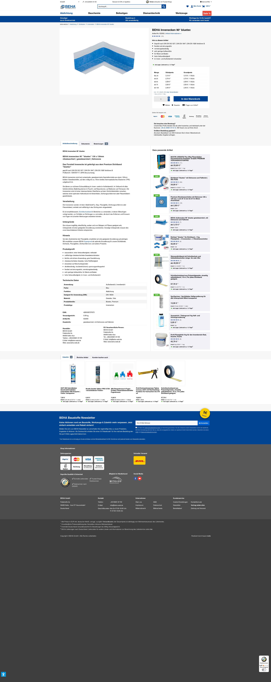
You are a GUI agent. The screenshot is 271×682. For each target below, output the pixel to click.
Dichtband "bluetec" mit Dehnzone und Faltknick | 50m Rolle (189, 178)
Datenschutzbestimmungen (152, 427)
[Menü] (267, 657)
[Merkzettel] (187, 6)
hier (151, 529)
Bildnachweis (157, 508)
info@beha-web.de (116, 505)
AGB (137, 432)
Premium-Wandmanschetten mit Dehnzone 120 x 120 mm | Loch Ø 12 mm (189, 198)
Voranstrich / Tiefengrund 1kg (185, 316)
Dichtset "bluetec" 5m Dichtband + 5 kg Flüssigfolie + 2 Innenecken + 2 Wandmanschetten (189, 238)
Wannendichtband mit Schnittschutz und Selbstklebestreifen (186, 257)
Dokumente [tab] (85, 144)
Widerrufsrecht (141, 508)
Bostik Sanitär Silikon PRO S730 (98, 390)
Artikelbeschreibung (70, 143)
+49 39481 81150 (116, 502)
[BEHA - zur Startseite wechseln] (75, 7)
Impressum (139, 505)
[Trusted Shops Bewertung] (66, 482)
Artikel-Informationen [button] (173, 33)
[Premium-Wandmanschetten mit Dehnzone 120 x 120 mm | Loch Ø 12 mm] (161, 203)
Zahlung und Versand (198, 508)
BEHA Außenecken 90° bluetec (189, 218)
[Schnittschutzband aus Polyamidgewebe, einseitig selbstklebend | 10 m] (161, 282)
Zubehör (67, 357)
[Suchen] (164, 6)
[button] (3, 674)
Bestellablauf (177, 508)
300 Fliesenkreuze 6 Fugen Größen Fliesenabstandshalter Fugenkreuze (122, 390)
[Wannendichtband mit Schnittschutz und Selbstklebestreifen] (161, 262)
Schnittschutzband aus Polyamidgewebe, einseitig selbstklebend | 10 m (189, 277)
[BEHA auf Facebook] (136, 479)
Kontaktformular (196, 502)
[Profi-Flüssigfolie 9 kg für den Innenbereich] (161, 340)
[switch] (264, 669)
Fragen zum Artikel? (191, 105)
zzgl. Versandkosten (172, 92)
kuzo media (207, 536)
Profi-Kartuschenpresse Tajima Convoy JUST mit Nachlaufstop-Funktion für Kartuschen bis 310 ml (148, 390)
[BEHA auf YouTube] (140, 479)
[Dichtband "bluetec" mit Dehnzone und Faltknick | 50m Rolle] (161, 184)
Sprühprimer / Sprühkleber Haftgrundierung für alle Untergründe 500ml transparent (188, 297)
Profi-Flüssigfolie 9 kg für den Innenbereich (188, 335)
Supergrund (88, 241)
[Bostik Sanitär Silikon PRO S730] (98, 374)
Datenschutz (157, 505)
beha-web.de (64, 24)
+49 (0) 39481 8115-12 (168, 128)
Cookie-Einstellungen (180, 502)
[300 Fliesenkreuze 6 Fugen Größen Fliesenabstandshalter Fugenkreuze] (123, 374)
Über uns (139, 502)
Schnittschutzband (85, 211)
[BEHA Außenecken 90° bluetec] (161, 224)
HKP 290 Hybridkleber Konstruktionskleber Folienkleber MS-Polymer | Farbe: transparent (70, 390)
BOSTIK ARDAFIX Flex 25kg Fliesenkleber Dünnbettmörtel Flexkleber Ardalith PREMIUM (188, 158)
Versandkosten (108, 521)
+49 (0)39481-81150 (90, 2)
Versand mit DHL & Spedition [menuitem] (121, 2)
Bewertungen (100, 144)
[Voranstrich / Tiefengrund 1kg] (161, 321)
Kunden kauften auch (100, 357)
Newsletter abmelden (139, 439)
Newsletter (176, 505)
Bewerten (177, 105)
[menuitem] (96, 1)
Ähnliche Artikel (82, 357)
